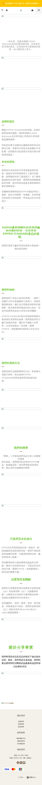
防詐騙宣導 (21, 744)
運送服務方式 (21, 738)
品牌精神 (21, 724)
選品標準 (21, 727)
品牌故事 (21, 721)
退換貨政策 (21, 741)
